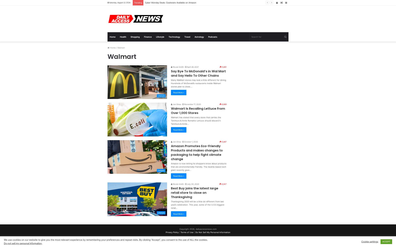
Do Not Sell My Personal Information (212, 232)
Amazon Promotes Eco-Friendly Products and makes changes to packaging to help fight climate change (197, 152)
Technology (174, 37)
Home (113, 37)
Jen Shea (176, 104)
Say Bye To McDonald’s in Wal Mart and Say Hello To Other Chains (198, 73)
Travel (187, 37)
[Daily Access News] (135, 19)
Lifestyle (160, 37)
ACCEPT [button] (386, 241)
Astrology (199, 37)
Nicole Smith (178, 67)
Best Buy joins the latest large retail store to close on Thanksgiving (194, 192)
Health (123, 37)
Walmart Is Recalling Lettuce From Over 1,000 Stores (198, 110)
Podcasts (212, 37)
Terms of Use (187, 232)
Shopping (135, 37)
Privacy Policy (172, 232)
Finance (148, 37)
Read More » (178, 92)
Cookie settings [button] (369, 241)
